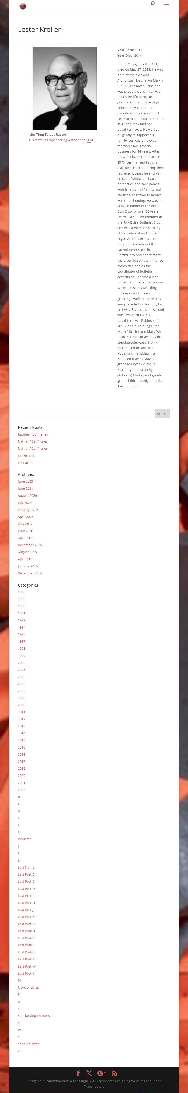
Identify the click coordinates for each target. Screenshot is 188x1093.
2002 (21, 662)
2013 (21, 726)
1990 (21, 606)
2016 (21, 747)
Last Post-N (26, 931)
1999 (21, 655)
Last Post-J (25, 909)
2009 (21, 705)
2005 (21, 684)
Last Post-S (26, 952)
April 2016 (25, 538)
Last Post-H (26, 903)
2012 (21, 719)
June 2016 (25, 531)
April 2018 (25, 516)
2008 (21, 698)
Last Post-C (26, 881)
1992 (21, 620)
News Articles (28, 987)
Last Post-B (26, 874)
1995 (21, 634)
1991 (21, 613)
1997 (21, 641)
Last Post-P (26, 938)
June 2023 (25, 481)
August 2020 (27, 495)
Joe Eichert (26, 455)
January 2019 (28, 510)
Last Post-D (26, 888)
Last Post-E (26, 895)
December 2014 (30, 573)
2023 (21, 790)
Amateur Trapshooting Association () (63, 140)
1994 (21, 627)
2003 (21, 669)
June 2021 (25, 488)
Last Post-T (26, 959)
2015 (21, 740)
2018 (21, 768)
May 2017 (25, 524)
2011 (21, 712)
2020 (21, 775)
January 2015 (28, 566)
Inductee (24, 839)
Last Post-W (27, 966)
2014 (21, 733)
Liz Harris (25, 463)
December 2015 (30, 545)
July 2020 (25, 502)
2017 (21, 761)
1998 (21, 648)
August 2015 (27, 552)
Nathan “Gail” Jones (33, 441)
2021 (21, 782)
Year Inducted (28, 1044)
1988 (21, 592)
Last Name (26, 867)
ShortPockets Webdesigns (67, 1081)
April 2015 (25, 559)
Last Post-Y (26, 973)
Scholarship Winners (34, 1015)
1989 (21, 599)
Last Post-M (27, 924)
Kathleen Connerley (33, 434)
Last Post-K (26, 917)
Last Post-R (26, 945)
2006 (21, 691)
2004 (21, 676)
